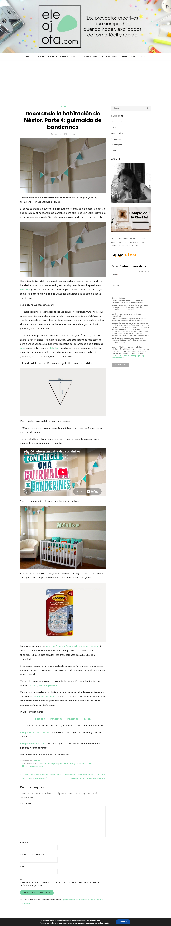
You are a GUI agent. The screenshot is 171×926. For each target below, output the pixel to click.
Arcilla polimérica (58, 56)
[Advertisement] (85, 80)
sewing (72, 763)
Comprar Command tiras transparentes (77, 646)
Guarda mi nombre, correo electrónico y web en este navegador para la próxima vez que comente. (59, 884)
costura (42, 763)
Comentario (27, 803)
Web (22, 866)
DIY (48, 763)
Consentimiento (118, 298)
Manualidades (91, 56)
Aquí (22, 348)
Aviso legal (137, 56)
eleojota (71, 134)
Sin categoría (116, 145)
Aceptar (123, 922)
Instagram (56, 718)
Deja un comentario (34, 766)
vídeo (89, 763)
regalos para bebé (59, 763)
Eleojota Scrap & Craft (33, 743)
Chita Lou (54, 348)
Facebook (40, 718)
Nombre (25, 843)
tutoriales (81, 763)
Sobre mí (39, 56)
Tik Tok (86, 718)
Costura (76, 56)
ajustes (106, 923)
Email (115, 274)
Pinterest (72, 718)
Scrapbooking (110, 56)
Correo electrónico (32, 854)
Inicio (29, 56)
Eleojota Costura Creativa (35, 732)
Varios (124, 56)
